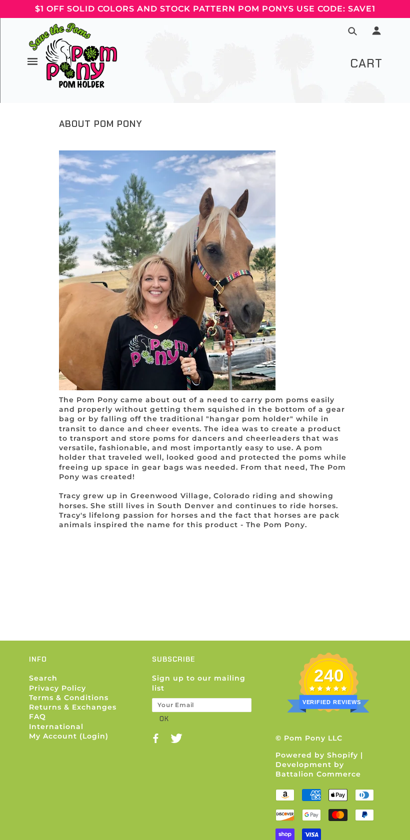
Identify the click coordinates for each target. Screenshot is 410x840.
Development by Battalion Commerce (318, 769)
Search (43, 678)
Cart (366, 63)
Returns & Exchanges (72, 707)
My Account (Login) (68, 736)
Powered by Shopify (317, 755)
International (56, 726)
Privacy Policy (57, 688)
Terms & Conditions (68, 697)
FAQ (37, 716)
